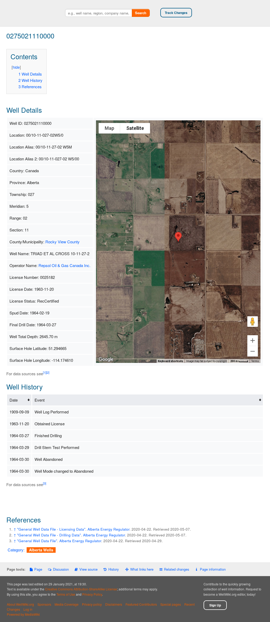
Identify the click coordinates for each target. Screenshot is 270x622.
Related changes (176, 569)
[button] (178, 237)
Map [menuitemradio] (109, 128)
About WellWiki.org (20, 604)
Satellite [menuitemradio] (135, 128)
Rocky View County (62, 241)
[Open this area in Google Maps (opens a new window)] (106, 359)
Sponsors (44, 604)
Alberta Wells (41, 549)
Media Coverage (67, 604)
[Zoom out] (252, 351)
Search (140, 12)
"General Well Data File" (37, 540)
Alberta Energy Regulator (108, 529)
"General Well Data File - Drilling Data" (49, 534)
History (113, 569)
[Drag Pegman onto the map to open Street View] (252, 321)
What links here (141, 569)
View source (88, 569)
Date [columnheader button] (13, 400)
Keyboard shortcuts (170, 361)
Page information (212, 569)
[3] (44, 483)
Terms (255, 361)
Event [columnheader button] (40, 400)
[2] (47, 372)
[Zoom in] (252, 340)
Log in (27, 609)
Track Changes (176, 12)
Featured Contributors (141, 604)
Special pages (170, 604)
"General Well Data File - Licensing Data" (51, 529)
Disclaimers (113, 604)
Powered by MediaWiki (23, 614)
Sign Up (215, 605)
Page (38, 569)
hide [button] (16, 67)
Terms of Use (65, 594)
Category (15, 549)
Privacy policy (92, 604)
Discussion (61, 569)
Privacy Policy (92, 594)
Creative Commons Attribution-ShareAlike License (81, 589)
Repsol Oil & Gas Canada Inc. (64, 265)
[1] (44, 372)
